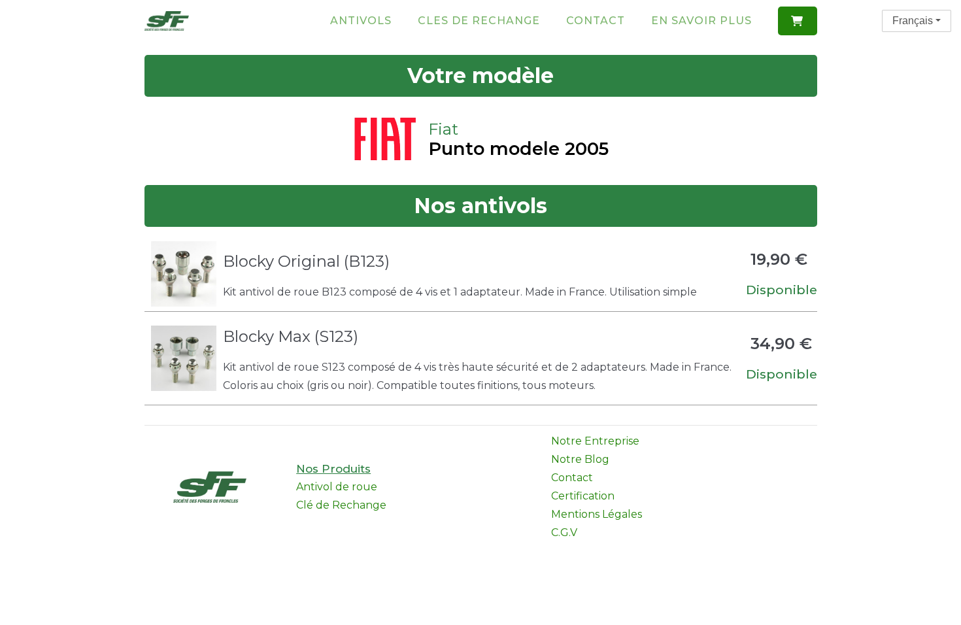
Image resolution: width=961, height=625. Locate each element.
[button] (797, 21)
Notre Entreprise (595, 441)
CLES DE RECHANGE (479, 20)
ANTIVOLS (361, 20)
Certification (583, 496)
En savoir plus (701, 20)
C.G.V (564, 532)
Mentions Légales (596, 514)
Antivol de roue (336, 487)
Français (912, 20)
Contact (595, 20)
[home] (166, 20)
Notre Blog (580, 459)
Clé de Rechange (341, 505)
